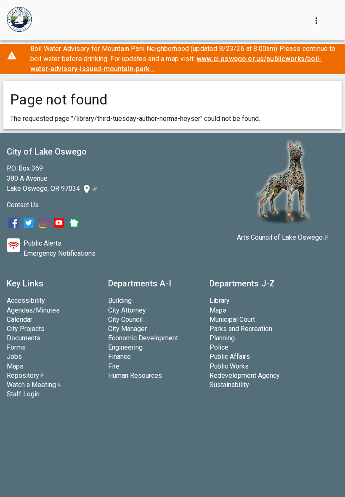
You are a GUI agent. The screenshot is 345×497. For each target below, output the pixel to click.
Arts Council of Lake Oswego (282, 237)
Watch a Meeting (34, 385)
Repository (25, 375)
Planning (222, 338)
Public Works (229, 366)
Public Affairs (230, 357)
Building (120, 301)
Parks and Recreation (241, 329)
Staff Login (23, 394)
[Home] (19, 20)
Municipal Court (232, 319)
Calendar (19, 319)
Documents (23, 338)
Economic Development (143, 338)
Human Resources (135, 375)
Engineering (125, 347)
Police (219, 347)
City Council (125, 319)
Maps (15, 366)
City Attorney (127, 310)
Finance (119, 357)
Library (220, 301)
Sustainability (229, 385)
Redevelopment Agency (245, 375)
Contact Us (23, 205)
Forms (16, 347)
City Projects (26, 329)
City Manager (127, 329)
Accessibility (26, 301)
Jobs (14, 357)
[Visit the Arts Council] (282, 221)
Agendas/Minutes (33, 310)
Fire (113, 366)
